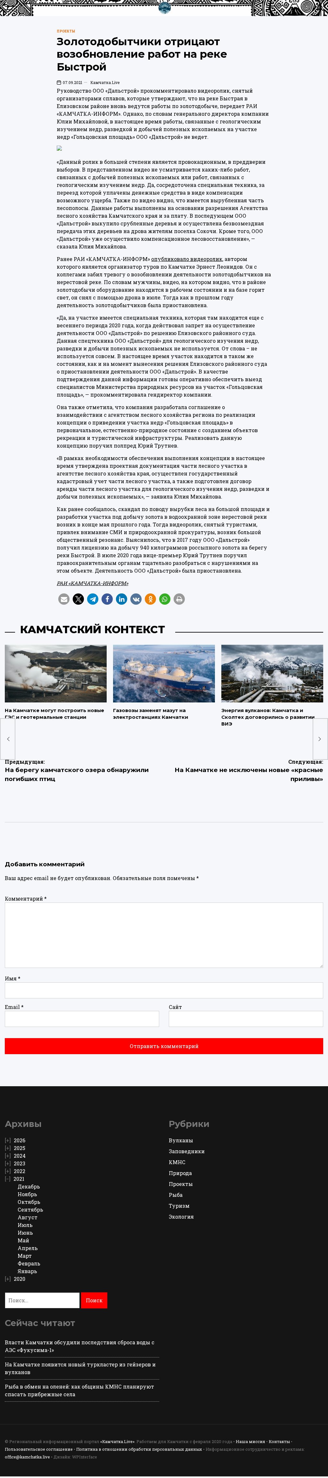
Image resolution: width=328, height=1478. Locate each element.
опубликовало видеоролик (186, 259)
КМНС (177, 1162)
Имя (12, 978)
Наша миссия (250, 1441)
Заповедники (187, 1151)
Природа (180, 1173)
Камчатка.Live (104, 82)
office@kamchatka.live (27, 1456)
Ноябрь (27, 1194)
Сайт (175, 1007)
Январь (27, 1271)
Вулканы (181, 1140)
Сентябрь (30, 1209)
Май (23, 1240)
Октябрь (29, 1201)
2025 (19, 1148)
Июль (25, 1225)
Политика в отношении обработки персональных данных (139, 1449)
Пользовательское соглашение (39, 1449)
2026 (19, 1140)
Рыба (176, 1194)
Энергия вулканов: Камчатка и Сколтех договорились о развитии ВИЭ (268, 717)
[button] (64, 599)
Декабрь (29, 1186)
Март (25, 1255)
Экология (181, 1216)
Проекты (66, 31)
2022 (19, 1171)
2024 (20, 1155)
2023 (19, 1163)
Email (14, 1007)
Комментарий (26, 898)
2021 (18, 1178)
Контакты (279, 1441)
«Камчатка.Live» (117, 1441)
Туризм (179, 1205)
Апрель (28, 1248)
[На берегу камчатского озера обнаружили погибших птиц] (7, 739)
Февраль (29, 1263)
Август (27, 1217)
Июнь (25, 1232)
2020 (19, 1278)
